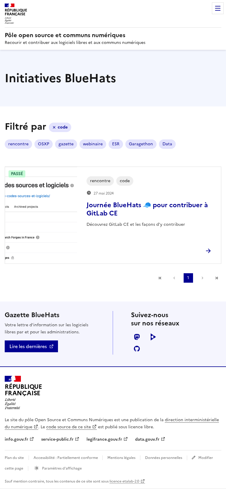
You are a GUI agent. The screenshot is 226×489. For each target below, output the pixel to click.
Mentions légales (121, 457)
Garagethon (141, 144)
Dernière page (216, 278)
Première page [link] (160, 278)
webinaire (93, 144)
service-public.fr (57, 439)
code (63, 127)
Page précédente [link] (174, 278)
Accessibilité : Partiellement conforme (66, 457)
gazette (66, 144)
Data (167, 144)
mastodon (137, 337)
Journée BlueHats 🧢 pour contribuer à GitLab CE (147, 209)
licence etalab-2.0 (124, 481)
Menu (218, 8)
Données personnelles (163, 457)
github (137, 349)
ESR (115, 144)
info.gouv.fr (16, 439)
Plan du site (14, 457)
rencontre (18, 144)
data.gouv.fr (147, 439)
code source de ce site (68, 427)
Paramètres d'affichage (61, 468)
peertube (153, 337)
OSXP (43, 144)
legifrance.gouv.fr (104, 439)
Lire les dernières (28, 346)
